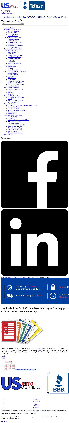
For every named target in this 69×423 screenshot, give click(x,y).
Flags (9, 91)
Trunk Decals (12, 79)
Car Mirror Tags (12, 76)
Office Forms (11, 60)
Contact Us (36, 401)
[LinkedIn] (34, 275)
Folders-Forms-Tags (13, 34)
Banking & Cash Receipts (15, 45)
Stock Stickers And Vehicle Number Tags (18, 277)
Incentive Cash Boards (14, 57)
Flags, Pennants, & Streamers (11, 87)
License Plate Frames (14, 107)
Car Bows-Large (12, 73)
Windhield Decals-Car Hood (16, 81)
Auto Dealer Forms (13, 39)
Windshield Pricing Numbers (16, 84)
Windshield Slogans (13, 86)
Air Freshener (12, 66)
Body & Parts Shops (13, 31)
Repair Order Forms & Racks (16, 124)
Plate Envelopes (12, 112)
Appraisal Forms (12, 50)
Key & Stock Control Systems (12, 95)
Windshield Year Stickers (15, 82)
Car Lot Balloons (13, 74)
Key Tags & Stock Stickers (15, 100)
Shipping (36, 404)
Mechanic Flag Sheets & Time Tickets (18, 120)
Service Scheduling (13, 131)
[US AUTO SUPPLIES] (23, 5)
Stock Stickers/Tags (13, 102)
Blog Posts (36, 407)
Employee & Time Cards (15, 42)
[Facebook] (34, 207)
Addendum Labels (9, 28)
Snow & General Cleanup (15, 133)
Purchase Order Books (14, 47)
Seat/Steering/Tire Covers (15, 126)
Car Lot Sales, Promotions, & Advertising (15, 71)
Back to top (4, 421)
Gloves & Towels (13, 36)
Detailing (10, 68)
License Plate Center (9, 103)
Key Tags (10, 99)
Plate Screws (11, 113)
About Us (36, 399)
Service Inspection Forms (15, 129)
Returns (36, 403)
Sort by (3, 355)
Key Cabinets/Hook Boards (16, 97)
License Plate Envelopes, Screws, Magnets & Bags (22, 105)
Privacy (36, 406)
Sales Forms (11, 61)
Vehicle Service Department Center (13, 115)
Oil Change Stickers (13, 123)
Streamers (10, 94)
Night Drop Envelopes (14, 121)
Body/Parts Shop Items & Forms (12, 29)
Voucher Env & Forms (14, 63)
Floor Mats (11, 118)
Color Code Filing (13, 40)
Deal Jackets (11, 53)
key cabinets (43, 350)
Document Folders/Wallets (15, 55)
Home (2, 277)
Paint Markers (12, 78)
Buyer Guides (12, 52)
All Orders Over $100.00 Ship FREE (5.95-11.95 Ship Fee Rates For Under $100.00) (35, 17)
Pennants (10, 92)
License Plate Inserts (13, 108)
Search (22, 23)
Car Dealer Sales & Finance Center (13, 49)
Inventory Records (13, 44)
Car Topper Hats (12, 116)
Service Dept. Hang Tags (15, 128)
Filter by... (3, 356)
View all (3, 358)
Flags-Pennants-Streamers (15, 89)
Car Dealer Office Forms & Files (12, 37)
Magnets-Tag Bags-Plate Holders (17, 110)
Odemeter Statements (14, 58)
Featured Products (8, 134)
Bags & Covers (12, 32)
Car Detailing (7, 65)
